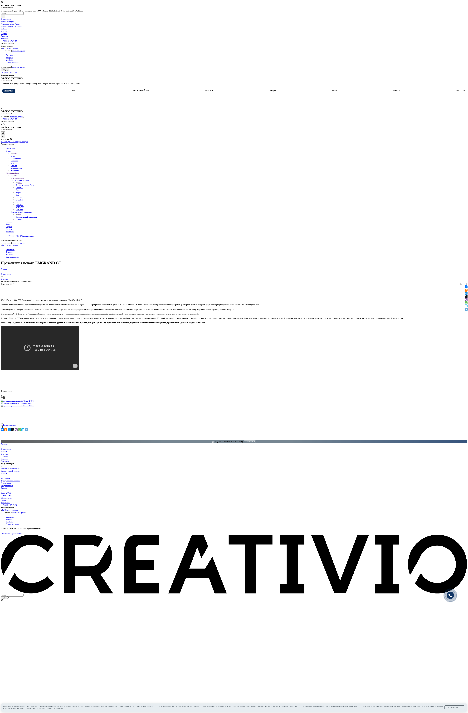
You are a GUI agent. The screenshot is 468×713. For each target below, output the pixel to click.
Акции (272, 90)
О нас (13, 156)
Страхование (6, 483)
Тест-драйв (5, 478)
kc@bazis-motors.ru (10, 48)
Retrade (209, 90)
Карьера (397, 90)
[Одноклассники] (466, 290)
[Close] (2, 600)
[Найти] (3, 16)
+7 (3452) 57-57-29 (9, 41)
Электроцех (6, 495)
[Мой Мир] (466, 293)
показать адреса (18, 51)
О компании (6, 449)
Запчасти (5, 500)
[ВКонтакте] (466, 286)
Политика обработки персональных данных (19, 531)
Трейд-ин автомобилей (10, 481)
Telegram (9, 57)
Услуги (4, 451)
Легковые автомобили (25, 185)
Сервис (334, 90)
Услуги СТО (6, 493)
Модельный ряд (17, 178)
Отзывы (4, 456)
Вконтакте (10, 55)
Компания (5, 444)
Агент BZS (8, 91)
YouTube (9, 60)
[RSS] (461, 284)
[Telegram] (466, 309)
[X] (466, 296)
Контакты (460, 90)
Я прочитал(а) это (454, 707)
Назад (15, 153)
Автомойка (5, 503)
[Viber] (466, 299)
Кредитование (7, 485)
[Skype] (466, 305)
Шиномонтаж (6, 498)
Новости (4, 454)
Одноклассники (12, 62)
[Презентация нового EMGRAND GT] (17, 401)
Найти (4, 598)
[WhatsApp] (466, 302)
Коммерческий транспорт (26, 217)
